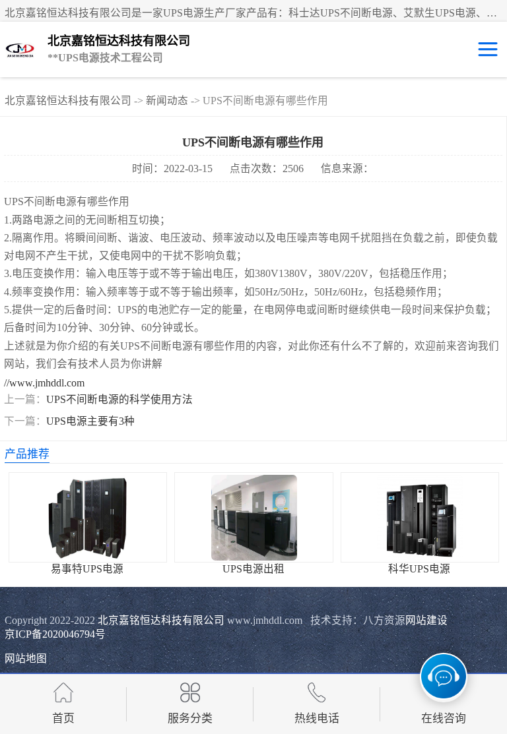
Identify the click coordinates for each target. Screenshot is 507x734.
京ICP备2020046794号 (55, 634)
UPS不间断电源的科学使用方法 (119, 399)
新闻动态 (167, 100)
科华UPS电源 (419, 568)
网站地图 (26, 658)
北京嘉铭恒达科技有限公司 (68, 100)
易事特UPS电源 (87, 568)
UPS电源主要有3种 (90, 421)
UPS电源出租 (253, 568)
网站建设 (426, 620)
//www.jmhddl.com (44, 382)
